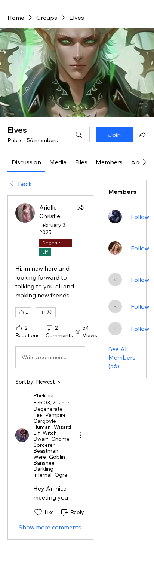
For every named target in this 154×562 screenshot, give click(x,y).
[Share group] (142, 134)
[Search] (78, 134)
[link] (26, 162)
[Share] (80, 207)
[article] (50, 367)
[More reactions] (46, 312)
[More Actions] (80, 435)
